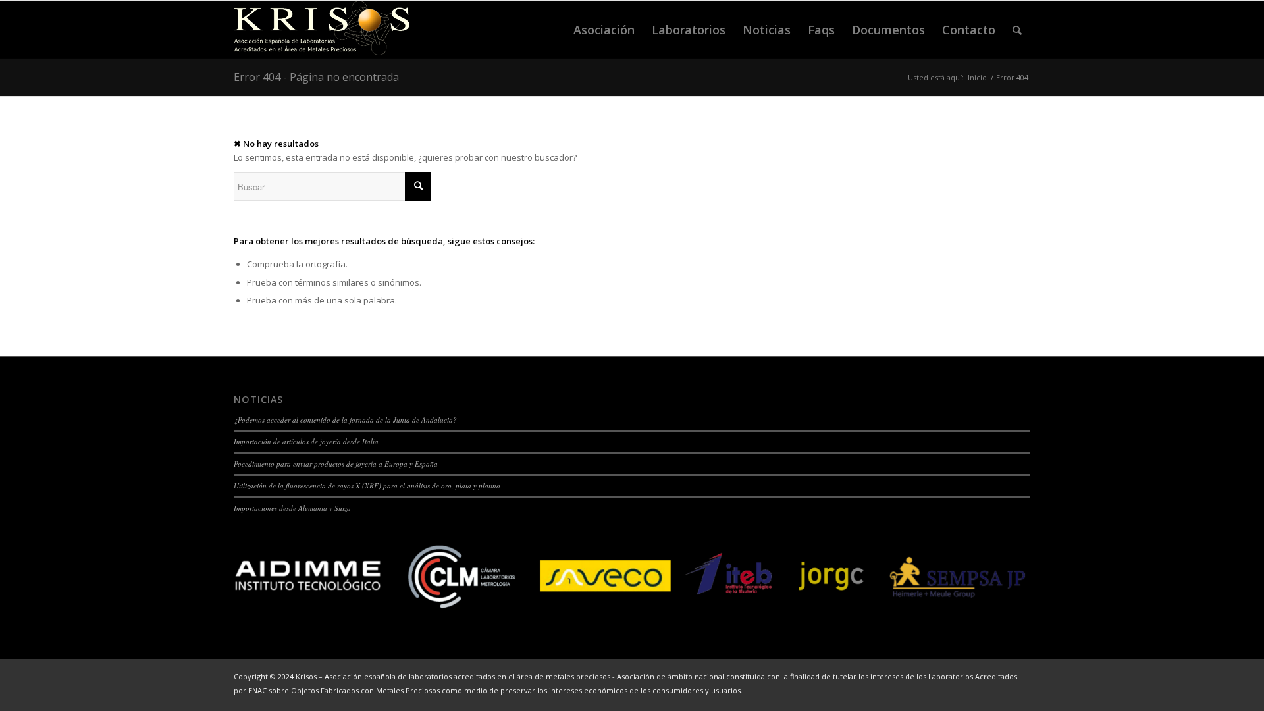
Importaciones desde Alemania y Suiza (292, 508)
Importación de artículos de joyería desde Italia (306, 441)
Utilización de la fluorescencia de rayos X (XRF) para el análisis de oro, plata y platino (367, 485)
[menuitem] (604, 30)
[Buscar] (1017, 30)
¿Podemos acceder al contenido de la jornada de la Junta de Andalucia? (345, 420)
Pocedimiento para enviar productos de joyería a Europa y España (336, 464)
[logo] (322, 30)
